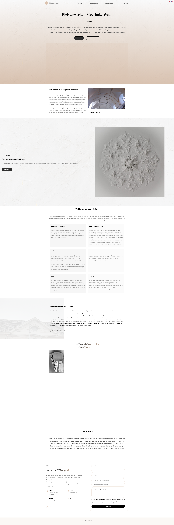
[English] (171, 1)
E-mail (51, 498)
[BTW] (68, 498)
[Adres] (47, 491)
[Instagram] (50, 507)
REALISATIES (94, 3)
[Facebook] (47, 507)
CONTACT (126, 3)
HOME (80, 3)
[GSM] (68, 491)
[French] (172, 1)
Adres (50, 490)
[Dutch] (170, 1)
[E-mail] (47, 498)
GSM (71, 490)
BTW (71, 498)
